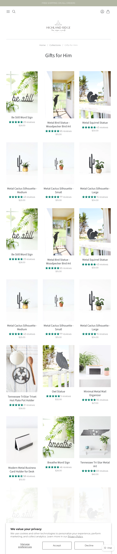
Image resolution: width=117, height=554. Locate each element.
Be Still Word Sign (22, 117)
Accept (57, 545)
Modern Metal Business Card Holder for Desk (22, 470)
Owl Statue (58, 392)
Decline (89, 545)
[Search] (14, 11)
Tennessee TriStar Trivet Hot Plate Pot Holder (22, 398)
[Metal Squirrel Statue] (95, 94)
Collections (55, 45)
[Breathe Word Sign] (58, 437)
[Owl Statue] (58, 366)
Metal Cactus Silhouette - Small (58, 190)
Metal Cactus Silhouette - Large (95, 190)
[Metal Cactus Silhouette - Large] (95, 163)
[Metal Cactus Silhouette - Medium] (22, 163)
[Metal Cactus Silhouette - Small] (58, 163)
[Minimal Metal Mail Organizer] (95, 366)
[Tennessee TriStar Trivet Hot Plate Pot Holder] (22, 368)
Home (42, 45)
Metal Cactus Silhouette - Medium (22, 190)
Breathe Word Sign (58, 463)
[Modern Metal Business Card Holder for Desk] (22, 439)
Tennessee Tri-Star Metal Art (95, 464)
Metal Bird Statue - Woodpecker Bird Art (58, 124)
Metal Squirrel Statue (95, 123)
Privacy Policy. (75, 536)
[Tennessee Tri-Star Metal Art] (95, 437)
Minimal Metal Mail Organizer (95, 393)
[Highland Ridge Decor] (58, 27)
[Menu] (8, 12)
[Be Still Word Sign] (22, 92)
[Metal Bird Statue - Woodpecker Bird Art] (58, 94)
